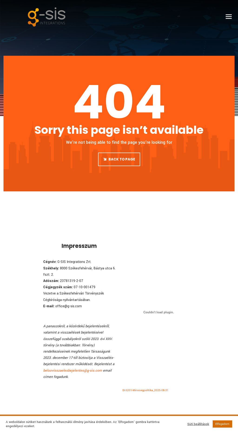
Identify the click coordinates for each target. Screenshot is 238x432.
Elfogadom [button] (222, 424)
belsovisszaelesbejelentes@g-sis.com (72, 370)
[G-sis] (46, 16)
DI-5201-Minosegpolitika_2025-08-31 (145, 390)
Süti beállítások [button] (198, 424)
